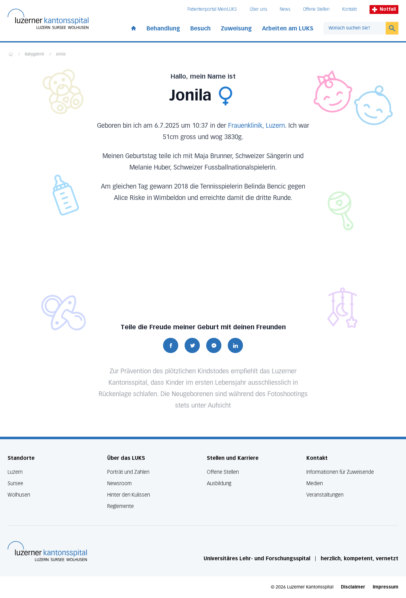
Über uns (258, 9)
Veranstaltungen (325, 495)
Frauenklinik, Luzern (256, 126)
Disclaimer (353, 587)
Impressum (385, 587)
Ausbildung (219, 483)
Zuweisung (236, 28)
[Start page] (133, 27)
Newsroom (119, 483)
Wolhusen (19, 495)
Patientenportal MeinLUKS (212, 9)
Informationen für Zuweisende (340, 472)
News (285, 9)
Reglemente (120, 506)
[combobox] (355, 28)
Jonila (60, 54)
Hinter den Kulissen (128, 495)
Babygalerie (34, 54)
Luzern (15, 472)
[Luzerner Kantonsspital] (47, 551)
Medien (314, 483)
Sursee (15, 483)
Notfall (388, 9)
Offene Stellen (316, 9)
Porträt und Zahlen (128, 472)
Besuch (200, 28)
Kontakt (349, 9)
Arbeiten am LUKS (287, 28)
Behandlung (163, 28)
